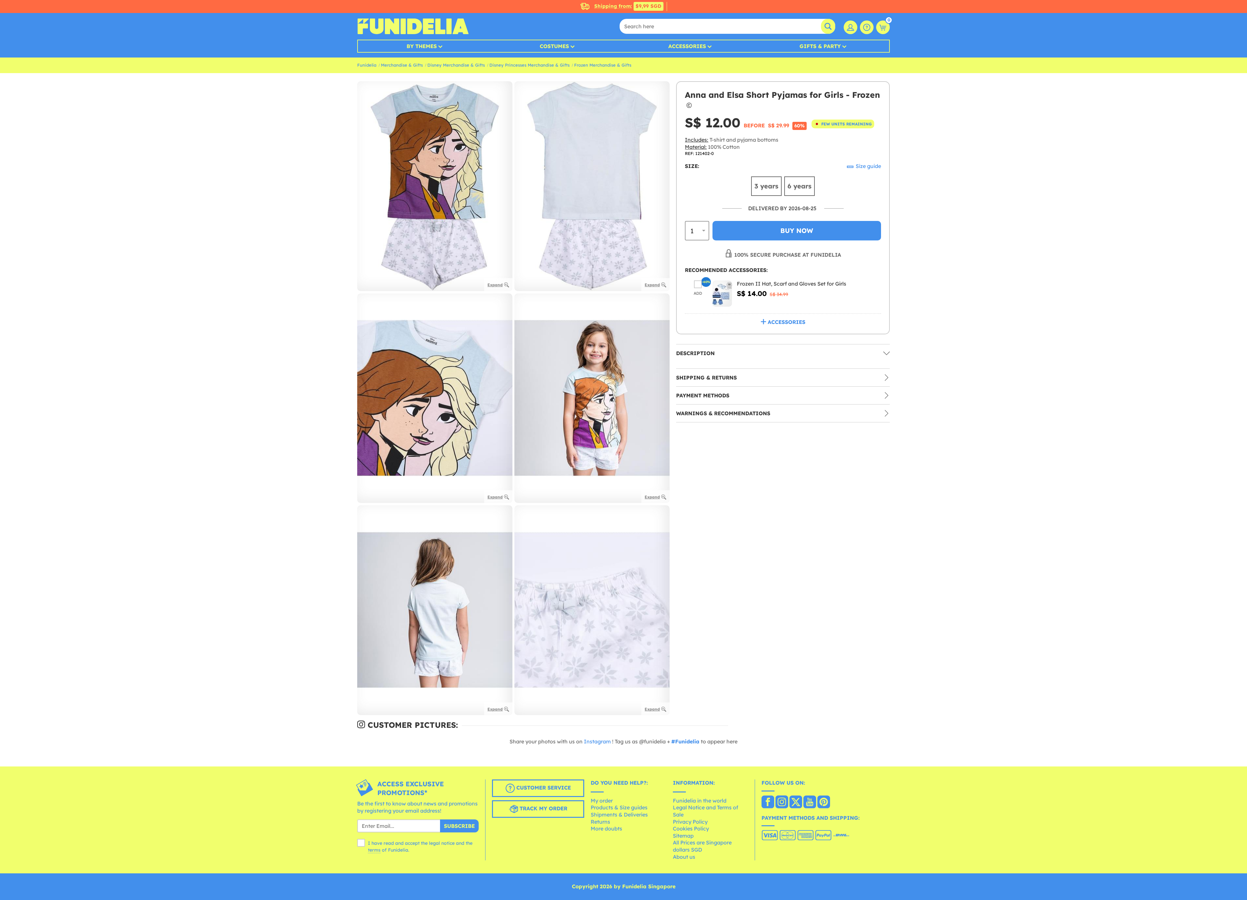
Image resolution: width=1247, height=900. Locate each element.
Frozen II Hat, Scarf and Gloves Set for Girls (791, 283)
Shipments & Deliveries (619, 814)
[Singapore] (768, 802)
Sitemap (683, 835)
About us (684, 857)
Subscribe (459, 826)
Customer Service (543, 788)
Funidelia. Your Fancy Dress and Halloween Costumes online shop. (413, 26)
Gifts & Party (820, 46)
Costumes (554, 46)
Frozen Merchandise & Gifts (602, 65)
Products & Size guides (619, 807)
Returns (600, 821)
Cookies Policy (691, 828)
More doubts (606, 828)
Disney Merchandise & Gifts (456, 65)
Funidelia (366, 65)
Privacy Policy (690, 821)
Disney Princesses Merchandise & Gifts (529, 65)
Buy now (796, 230)
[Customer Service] (867, 27)
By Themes (422, 46)
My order (602, 800)
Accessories (687, 46)
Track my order (542, 808)
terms (374, 850)
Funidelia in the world (699, 800)
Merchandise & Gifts (402, 65)
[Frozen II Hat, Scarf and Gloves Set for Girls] (722, 293)
